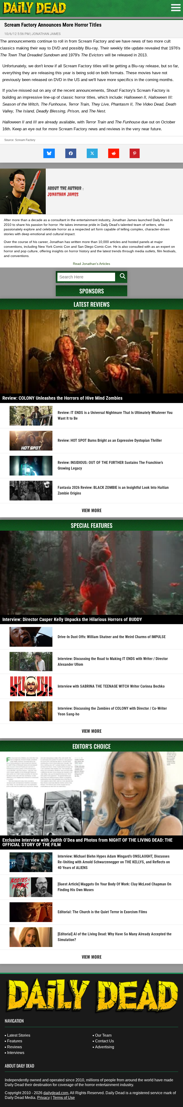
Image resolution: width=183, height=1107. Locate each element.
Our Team (103, 1035)
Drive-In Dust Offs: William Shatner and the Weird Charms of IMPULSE (112, 637)
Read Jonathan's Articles (91, 264)
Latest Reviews (92, 304)
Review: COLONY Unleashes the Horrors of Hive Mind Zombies (62, 398)
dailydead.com (55, 1093)
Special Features (91, 525)
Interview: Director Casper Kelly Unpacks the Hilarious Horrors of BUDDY (72, 619)
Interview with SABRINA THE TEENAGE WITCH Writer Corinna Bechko (111, 686)
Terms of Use (64, 1098)
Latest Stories (18, 1035)
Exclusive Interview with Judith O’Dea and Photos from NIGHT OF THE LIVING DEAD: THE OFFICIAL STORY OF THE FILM (87, 842)
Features (14, 1041)
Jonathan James (46, 34)
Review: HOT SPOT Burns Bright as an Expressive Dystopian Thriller (110, 440)
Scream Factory (25, 140)
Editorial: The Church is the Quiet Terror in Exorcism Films (102, 912)
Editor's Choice (91, 746)
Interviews (15, 1053)
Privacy (43, 1098)
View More (92, 510)
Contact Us (104, 1041)
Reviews (14, 1047)
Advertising (104, 1047)
